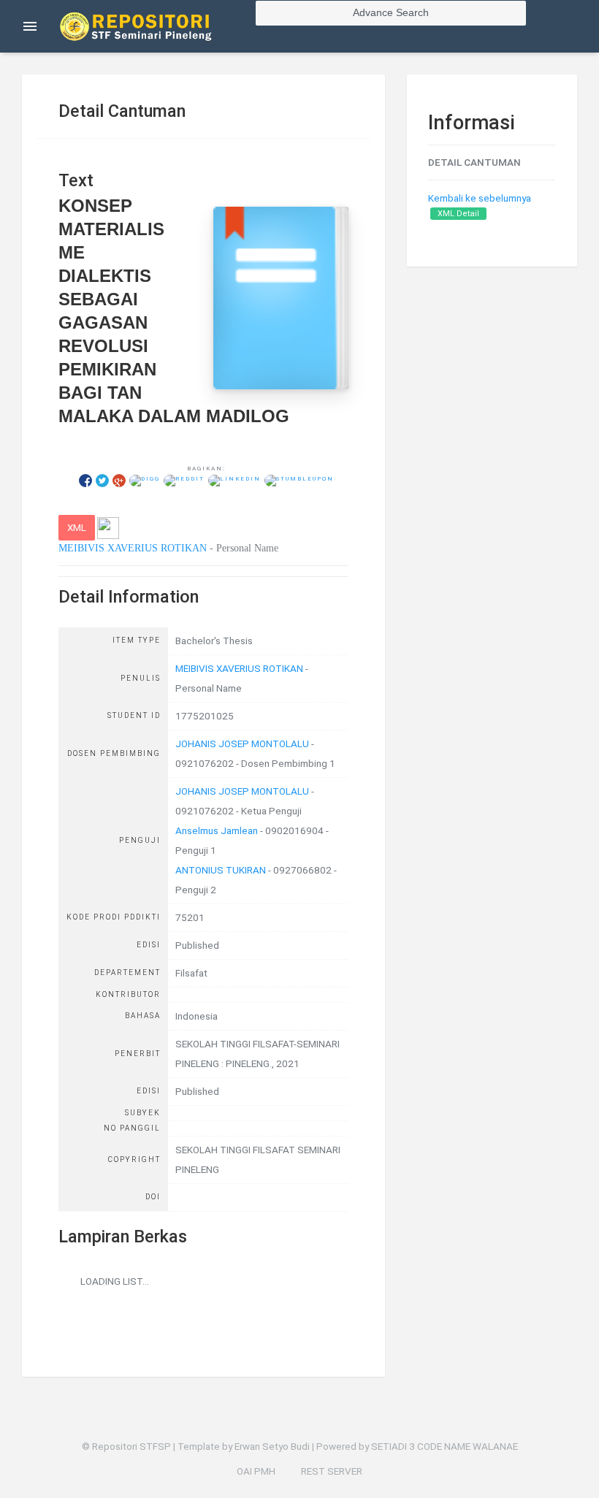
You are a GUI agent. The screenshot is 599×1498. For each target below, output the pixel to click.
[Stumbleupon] (299, 480)
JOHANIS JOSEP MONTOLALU (242, 743)
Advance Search (391, 12)
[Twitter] (102, 480)
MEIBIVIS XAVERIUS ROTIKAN (132, 548)
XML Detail (458, 213)
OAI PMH (256, 1471)
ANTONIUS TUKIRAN (220, 870)
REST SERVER (331, 1471)
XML (76, 527)
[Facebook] (85, 480)
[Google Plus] (119, 480)
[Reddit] (184, 480)
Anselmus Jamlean (216, 830)
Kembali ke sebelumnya (479, 198)
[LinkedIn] (234, 480)
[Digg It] (144, 480)
